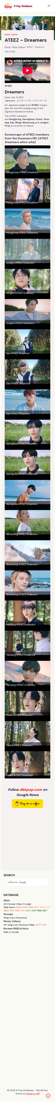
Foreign (27, 904)
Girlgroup (13, 924)
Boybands (21, 917)
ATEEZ (8, 85)
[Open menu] (48, 5)
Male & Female (11, 932)
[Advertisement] (27, 838)
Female (11, 904)
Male (19, 904)
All (5, 904)
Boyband (24, 924)
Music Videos (11, 35)
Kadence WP (33, 1093)
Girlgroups (9, 917)
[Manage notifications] (48, 1095)
